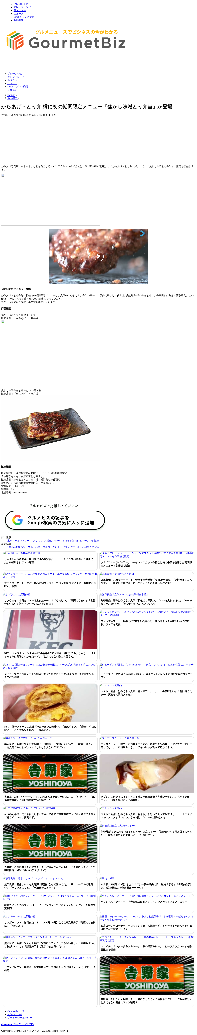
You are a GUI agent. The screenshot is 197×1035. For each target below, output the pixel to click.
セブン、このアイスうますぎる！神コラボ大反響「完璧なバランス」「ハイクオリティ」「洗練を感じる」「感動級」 (146, 798)
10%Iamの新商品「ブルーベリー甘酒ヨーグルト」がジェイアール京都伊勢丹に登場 (53, 547)
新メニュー (20, 10)
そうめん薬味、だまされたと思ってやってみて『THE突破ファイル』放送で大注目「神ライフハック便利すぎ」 (50, 816)
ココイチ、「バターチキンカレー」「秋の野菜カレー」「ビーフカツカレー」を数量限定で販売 (146, 948)
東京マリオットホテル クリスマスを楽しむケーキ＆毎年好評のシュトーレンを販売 (53, 540)
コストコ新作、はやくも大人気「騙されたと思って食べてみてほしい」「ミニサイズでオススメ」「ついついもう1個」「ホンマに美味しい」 (146, 816)
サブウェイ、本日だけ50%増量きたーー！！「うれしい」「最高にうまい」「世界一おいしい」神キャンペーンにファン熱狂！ (49, 602)
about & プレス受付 (24, 17)
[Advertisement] (57, 62)
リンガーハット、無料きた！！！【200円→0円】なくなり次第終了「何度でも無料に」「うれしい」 (49, 924)
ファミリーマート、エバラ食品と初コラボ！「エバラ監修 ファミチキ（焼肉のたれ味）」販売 (50, 585)
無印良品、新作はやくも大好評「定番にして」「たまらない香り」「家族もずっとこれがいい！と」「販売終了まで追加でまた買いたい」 (49, 945)
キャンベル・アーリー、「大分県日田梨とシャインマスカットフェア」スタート (145, 902)
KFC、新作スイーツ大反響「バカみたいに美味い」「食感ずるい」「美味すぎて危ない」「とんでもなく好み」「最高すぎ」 (50, 728)
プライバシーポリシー (19, 1017)
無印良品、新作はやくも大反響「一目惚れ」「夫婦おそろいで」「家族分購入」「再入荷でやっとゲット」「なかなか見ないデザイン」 (48, 746)
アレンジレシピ (22, 7)
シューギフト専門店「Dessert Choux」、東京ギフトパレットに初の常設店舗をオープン (147, 675)
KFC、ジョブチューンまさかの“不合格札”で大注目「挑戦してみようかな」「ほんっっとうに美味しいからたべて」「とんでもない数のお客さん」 (50, 655)
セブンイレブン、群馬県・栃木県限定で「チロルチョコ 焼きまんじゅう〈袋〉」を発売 (50, 969)
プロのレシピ (21, 4)
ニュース (18, 13)
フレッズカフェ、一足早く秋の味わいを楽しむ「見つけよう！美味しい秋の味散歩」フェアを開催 (145, 623)
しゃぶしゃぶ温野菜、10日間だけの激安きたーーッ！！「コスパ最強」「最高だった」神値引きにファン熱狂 (49, 561)
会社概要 (18, 20)
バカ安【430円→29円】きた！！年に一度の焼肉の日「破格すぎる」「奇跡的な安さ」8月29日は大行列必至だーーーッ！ (146, 886)
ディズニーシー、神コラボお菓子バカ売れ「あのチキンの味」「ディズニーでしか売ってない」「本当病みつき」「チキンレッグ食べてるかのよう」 (146, 746)
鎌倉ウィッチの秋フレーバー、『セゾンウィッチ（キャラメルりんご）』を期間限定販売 (49, 907)
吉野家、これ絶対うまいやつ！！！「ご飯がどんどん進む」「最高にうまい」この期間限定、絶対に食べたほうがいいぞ (49, 869)
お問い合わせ (14, 1014)
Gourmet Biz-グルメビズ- (17, 1024)
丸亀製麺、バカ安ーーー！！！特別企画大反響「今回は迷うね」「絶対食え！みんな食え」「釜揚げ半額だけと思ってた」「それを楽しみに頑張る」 (146, 581)
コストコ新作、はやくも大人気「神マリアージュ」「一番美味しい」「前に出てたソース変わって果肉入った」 (146, 693)
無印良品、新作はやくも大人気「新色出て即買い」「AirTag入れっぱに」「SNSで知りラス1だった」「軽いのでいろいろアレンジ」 (146, 602)
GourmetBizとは (15, 1011)
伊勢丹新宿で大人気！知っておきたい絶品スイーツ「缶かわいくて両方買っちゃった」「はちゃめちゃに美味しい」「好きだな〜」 (146, 833)
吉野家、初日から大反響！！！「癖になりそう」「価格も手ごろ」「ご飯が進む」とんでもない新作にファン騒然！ (146, 1001)
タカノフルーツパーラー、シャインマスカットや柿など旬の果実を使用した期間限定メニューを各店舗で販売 (146, 564)
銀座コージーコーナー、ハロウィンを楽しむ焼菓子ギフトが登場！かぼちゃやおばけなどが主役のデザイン (146, 927)
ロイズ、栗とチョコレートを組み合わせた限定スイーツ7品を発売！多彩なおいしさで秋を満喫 (49, 675)
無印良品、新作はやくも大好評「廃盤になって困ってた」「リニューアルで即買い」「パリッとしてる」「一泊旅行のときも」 (48, 886)
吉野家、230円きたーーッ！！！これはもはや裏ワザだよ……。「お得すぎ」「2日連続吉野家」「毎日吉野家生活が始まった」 (49, 798)
